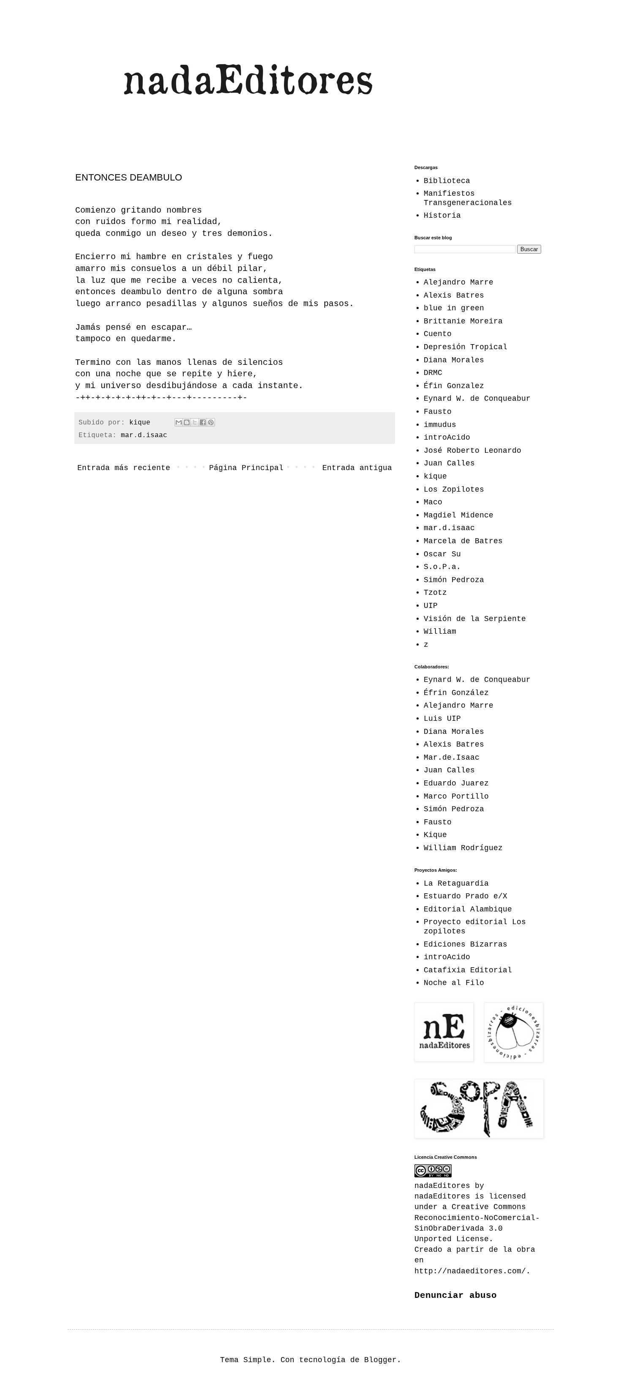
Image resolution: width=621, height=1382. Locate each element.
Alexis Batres (454, 295)
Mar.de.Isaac (451, 757)
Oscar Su (442, 554)
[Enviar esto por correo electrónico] (178, 422)
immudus (440, 425)
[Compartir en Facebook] (203, 422)
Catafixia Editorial (468, 970)
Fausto (438, 412)
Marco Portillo (456, 796)
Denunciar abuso (455, 1295)
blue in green (454, 308)
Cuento (438, 334)
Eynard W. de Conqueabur (477, 398)
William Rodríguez (463, 848)
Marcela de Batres (463, 541)
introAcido (447, 437)
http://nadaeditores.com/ (470, 1271)
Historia (442, 215)
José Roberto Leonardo (472, 450)
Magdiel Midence (458, 515)
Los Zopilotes (454, 489)
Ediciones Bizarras (465, 944)
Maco (433, 502)
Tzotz (435, 592)
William (440, 631)
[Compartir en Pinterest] (211, 422)
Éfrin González (456, 693)
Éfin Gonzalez (454, 386)
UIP (431, 606)
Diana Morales (454, 360)
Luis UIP (442, 718)
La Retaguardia (456, 883)
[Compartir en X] (195, 422)
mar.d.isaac (144, 435)
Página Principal (246, 468)
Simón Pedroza (454, 580)
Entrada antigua (357, 468)
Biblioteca (447, 181)
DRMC (433, 373)
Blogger (380, 1360)
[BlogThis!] (186, 422)
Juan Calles (449, 463)
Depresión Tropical (465, 347)
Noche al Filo (454, 983)
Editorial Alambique (468, 909)
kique (435, 476)
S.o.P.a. (442, 567)
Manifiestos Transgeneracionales (468, 198)
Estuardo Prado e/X (465, 896)
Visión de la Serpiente (475, 619)
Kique (435, 835)
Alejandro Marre (458, 282)
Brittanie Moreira (463, 321)
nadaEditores (442, 1196)
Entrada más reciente (123, 468)
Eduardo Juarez (456, 783)
